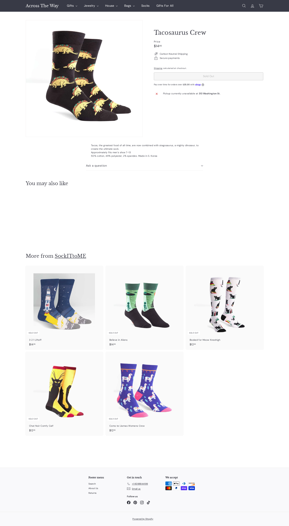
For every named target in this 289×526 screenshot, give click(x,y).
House (110, 6)
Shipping (158, 68)
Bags (128, 6)
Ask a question (96, 165)
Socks (145, 6)
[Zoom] (84, 78)
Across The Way (42, 6)
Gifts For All (165, 6)
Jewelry (90, 6)
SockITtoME (70, 256)
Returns (92, 493)
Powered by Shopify (142, 518)
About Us (93, 488)
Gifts (71, 6)
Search (92, 483)
